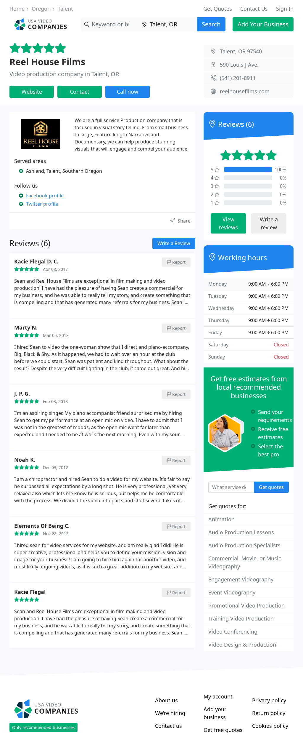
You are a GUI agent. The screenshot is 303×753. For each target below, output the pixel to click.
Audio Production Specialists (244, 545)
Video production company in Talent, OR (64, 74)
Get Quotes (217, 8)
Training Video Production (241, 618)
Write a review (269, 223)
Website (32, 91)
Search (211, 24)
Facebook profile (45, 195)
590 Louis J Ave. (239, 64)
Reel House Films (47, 61)
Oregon (41, 8)
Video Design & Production (242, 644)
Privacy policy (269, 700)
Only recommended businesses (43, 727)
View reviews (228, 223)
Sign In (285, 8)
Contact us (168, 725)
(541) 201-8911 (238, 77)
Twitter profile (42, 204)
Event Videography (231, 592)
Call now (127, 91)
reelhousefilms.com (245, 91)
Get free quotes (223, 729)
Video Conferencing (232, 631)
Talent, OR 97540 (241, 51)
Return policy (268, 713)
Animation (221, 519)
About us (166, 700)
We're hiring (170, 713)
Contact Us (254, 8)
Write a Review (173, 243)
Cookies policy (270, 725)
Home (17, 8)
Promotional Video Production (246, 605)
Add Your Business (263, 24)
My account (218, 696)
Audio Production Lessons (241, 532)
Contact (79, 91)
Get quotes (271, 487)
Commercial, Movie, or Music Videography (244, 562)
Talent (65, 8)
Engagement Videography (240, 579)
